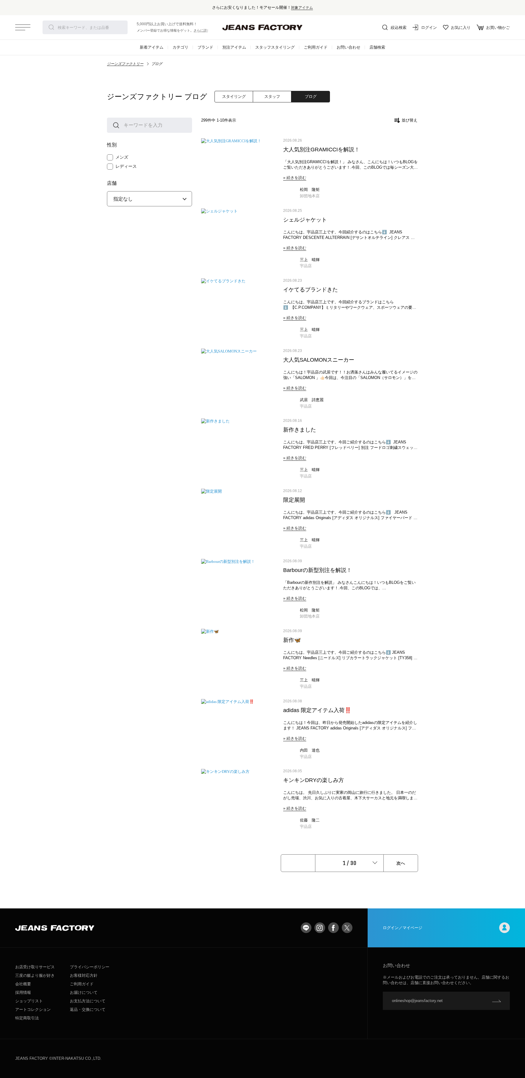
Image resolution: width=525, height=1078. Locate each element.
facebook (333, 927)
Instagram (319, 927)
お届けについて (84, 992)
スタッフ (272, 96)
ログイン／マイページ (402, 927)
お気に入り (461, 27)
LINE (306, 927)
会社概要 (23, 984)
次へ (400, 863)
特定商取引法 (27, 1018)
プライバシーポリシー (89, 967)
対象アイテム (302, 7)
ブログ (311, 96)
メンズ (121, 157)
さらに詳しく (204, 30)
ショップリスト (29, 1001)
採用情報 (23, 992)
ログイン (429, 27)
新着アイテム (151, 47)
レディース (126, 166)
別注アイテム (234, 47)
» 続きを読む (294, 177)
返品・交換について (87, 1009)
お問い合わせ (348, 47)
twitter (347, 927)
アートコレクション (33, 1009)
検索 (51, 27)
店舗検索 (377, 47)
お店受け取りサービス (35, 967)
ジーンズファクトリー (125, 64)
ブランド (205, 47)
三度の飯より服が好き (35, 975)
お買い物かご (498, 27)
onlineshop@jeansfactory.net (417, 1000)
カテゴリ (180, 47)
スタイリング (234, 96)
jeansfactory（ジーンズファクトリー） (262, 27)
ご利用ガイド (316, 47)
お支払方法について (87, 1001)
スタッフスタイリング (275, 47)
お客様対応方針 (84, 975)
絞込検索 (399, 27)
